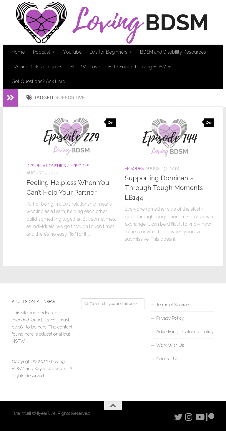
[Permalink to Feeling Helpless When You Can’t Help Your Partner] (71, 136)
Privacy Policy (170, 318)
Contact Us (167, 358)
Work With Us (170, 345)
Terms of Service (172, 304)
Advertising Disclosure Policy (185, 331)
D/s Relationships (46, 166)
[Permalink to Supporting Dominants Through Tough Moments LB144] (169, 137)
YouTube (72, 52)
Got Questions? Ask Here (38, 81)
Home (18, 52)
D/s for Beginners (108, 52)
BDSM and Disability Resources (173, 52)
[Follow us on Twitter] (178, 417)
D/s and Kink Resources (36, 67)
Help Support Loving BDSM (137, 67)
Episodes (79, 166)
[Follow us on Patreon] (210, 417)
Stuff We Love (85, 67)
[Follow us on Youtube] (199, 417)
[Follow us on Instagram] (189, 417)
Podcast (41, 52)
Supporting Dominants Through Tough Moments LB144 (164, 187)
